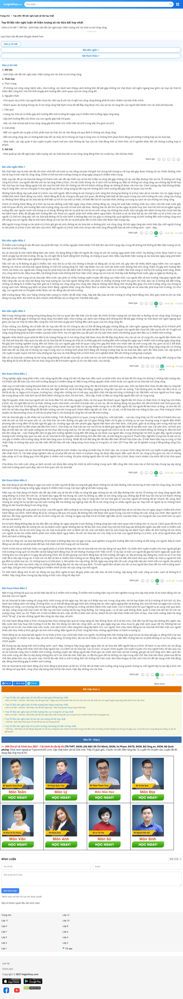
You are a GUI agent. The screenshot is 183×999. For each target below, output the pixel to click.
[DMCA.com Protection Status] (32, 990)
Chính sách (7, 968)
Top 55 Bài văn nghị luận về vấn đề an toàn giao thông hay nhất (36, 697)
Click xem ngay (18, 749)
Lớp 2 (65, 942)
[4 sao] (177, 683)
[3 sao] (174, 683)
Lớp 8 (65, 926)
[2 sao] (170, 683)
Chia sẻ (8, 683)
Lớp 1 (4, 948)
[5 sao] (181, 683)
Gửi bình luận (10, 891)
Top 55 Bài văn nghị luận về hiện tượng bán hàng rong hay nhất (36, 704)
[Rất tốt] (178, 159)
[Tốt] (173, 159)
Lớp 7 (4, 931)
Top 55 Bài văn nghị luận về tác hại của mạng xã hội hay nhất (35, 718)
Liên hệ (5, 963)
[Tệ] (164, 159)
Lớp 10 (66, 920)
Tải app (68, 948)
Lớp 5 (4, 937)
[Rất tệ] (159, 159)
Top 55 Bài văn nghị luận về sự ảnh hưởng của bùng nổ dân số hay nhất (40, 726)
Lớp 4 (65, 937)
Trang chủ (6, 914)
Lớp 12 (66, 914)
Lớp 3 (4, 942)
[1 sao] (167, 683)
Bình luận (20, 683)
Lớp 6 (65, 931)
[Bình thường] (169, 159)
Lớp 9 (4, 926)
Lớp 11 (4, 920)
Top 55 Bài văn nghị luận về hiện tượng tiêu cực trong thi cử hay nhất (39, 711)
